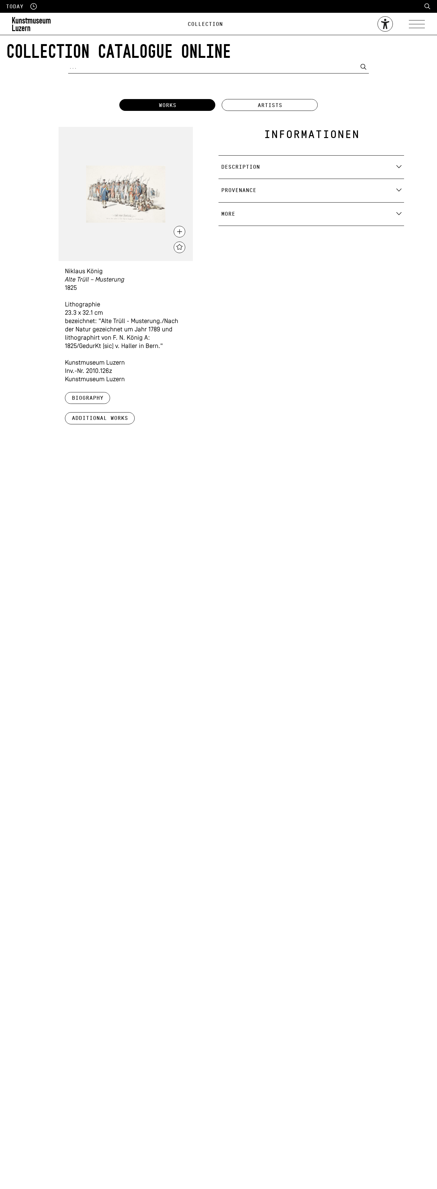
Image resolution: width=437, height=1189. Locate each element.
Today (14, 6)
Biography (87, 398)
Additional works (100, 418)
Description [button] (240, 167)
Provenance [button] (238, 190)
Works (167, 105)
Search (427, 6)
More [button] (228, 214)
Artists (270, 105)
